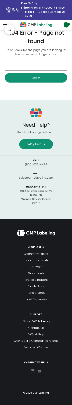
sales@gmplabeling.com (36, 178)
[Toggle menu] (5, 24)
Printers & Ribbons (36, 280)
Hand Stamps (36, 293)
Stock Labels (36, 273)
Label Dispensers (36, 299)
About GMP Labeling (36, 321)
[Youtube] (39, 371)
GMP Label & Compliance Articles (36, 341)
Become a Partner (36, 347)
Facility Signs (36, 286)
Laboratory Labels (36, 260)
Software (36, 267)
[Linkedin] (32, 371)
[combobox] (36, 66)
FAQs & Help (36, 334)
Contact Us (57, 12)
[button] (9, 29)
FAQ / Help (34, 144)
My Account (47, 8)
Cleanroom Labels (36, 254)
